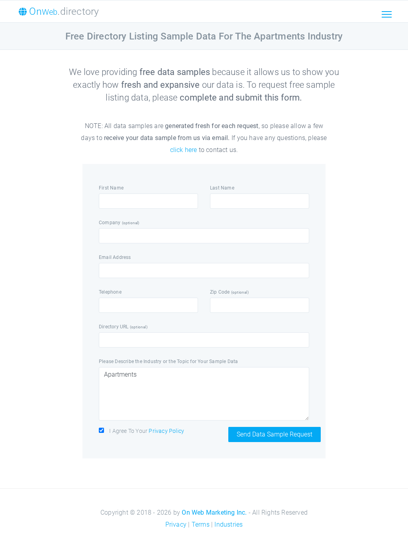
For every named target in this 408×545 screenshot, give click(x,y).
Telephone (110, 292)
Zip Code (229, 292)
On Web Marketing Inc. (214, 512)
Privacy (175, 524)
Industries (228, 524)
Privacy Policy (166, 431)
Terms (201, 524)
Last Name (222, 188)
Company (119, 222)
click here (183, 150)
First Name (111, 188)
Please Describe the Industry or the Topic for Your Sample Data (168, 361)
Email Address (115, 257)
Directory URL (123, 327)
